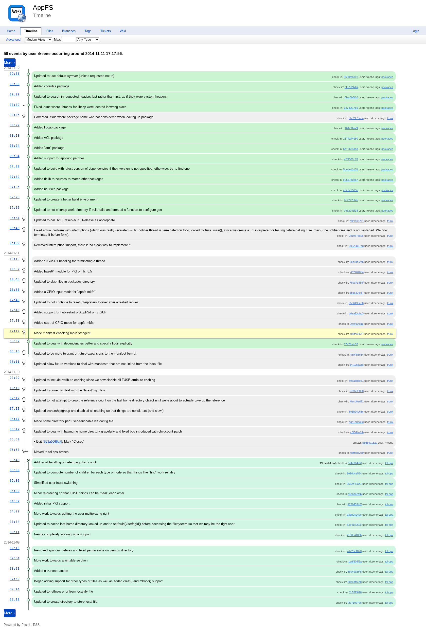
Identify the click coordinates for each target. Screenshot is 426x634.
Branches (69, 31)
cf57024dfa (351, 87)
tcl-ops (389, 463)
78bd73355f (357, 282)
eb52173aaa (356, 118)
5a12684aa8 (350, 148)
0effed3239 (357, 452)
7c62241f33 (351, 210)
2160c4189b (354, 535)
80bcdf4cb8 (355, 581)
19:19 (14, 388)
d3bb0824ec (354, 514)
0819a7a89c (356, 235)
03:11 (14, 532)
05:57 (14, 450)
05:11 (14, 361)
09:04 (14, 558)
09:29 (14, 94)
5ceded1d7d (350, 169)
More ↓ (9, 613)
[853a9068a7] (52, 441)
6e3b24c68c (356, 411)
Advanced (13, 39)
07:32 (14, 177)
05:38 (14, 470)
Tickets (105, 31)
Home (11, 31)
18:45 (14, 279)
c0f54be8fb (357, 432)
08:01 (14, 568)
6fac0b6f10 (351, 97)
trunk (390, 118)
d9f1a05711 (357, 220)
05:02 (14, 491)
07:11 (14, 408)
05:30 (14, 480)
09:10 (14, 548)
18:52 (14, 269)
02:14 (14, 589)
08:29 (14, 125)
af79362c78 (351, 159)
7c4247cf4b (351, 200)
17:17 (14, 331)
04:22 (14, 511)
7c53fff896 (355, 592)
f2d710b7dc (355, 602)
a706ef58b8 (357, 391)
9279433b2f (355, 504)
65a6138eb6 (356, 303)
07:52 (14, 579)
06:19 (14, 429)
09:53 (14, 73)
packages (387, 76)
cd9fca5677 (357, 333)
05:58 (14, 439)
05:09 (14, 243)
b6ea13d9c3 (356, 313)
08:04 (14, 145)
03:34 (14, 522)
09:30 (14, 84)
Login (415, 31)
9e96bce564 (354, 473)
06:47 (14, 419)
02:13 (14, 599)
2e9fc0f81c (357, 323)
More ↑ (9, 63)
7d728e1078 (354, 551)
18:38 (14, 289)
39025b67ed (356, 245)
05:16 (14, 351)
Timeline (30, 31)
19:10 (14, 259)
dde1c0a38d (356, 421)
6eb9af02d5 (357, 261)
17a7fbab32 (351, 344)
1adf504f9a (355, 561)
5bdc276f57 (357, 292)
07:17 (14, 398)
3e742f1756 (351, 107)
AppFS (43, 7)
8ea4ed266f (355, 571)
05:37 (14, 341)
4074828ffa (357, 272)
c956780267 (350, 179)
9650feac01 (351, 76)
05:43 (14, 460)
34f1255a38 (357, 364)
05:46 (14, 228)
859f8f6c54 (357, 354)
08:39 (14, 105)
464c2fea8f (351, 128)
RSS (36, 625)
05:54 (14, 218)
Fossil (25, 625)
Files (49, 31)
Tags (88, 31)
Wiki (123, 31)
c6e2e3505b (350, 190)
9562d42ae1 (354, 483)
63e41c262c (354, 524)
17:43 (14, 310)
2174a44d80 (350, 138)
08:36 (14, 115)
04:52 (14, 501)
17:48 (14, 300)
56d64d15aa (369, 442)
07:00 (14, 207)
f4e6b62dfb (355, 493)
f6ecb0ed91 (357, 401)
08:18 (14, 135)
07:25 (14, 187)
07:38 (14, 166)
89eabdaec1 (356, 380)
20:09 (14, 378)
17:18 (14, 320)
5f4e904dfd (355, 463)
